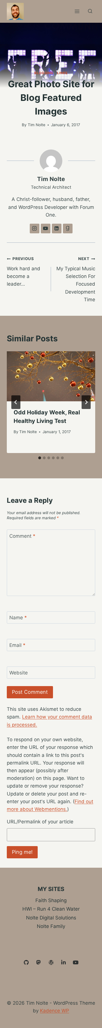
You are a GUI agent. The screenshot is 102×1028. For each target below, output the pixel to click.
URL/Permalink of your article (40, 822)
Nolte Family (51, 926)
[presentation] (51, 376)
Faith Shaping (51, 900)
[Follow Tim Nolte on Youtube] (45, 228)
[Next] (86, 402)
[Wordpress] (51, 962)
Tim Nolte (36, 124)
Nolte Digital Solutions (51, 918)
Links (62, 73)
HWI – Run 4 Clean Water (51, 909)
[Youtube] (75, 962)
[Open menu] (77, 11)
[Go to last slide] (15, 402)
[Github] (26, 962)
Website (18, 673)
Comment (22, 536)
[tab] (39, 457)
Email (17, 645)
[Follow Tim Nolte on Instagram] (34, 228)
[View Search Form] (90, 11)
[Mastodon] (39, 962)
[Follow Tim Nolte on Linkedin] (56, 228)
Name (18, 617)
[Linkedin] (63, 962)
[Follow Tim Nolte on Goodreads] (68, 228)
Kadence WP (54, 1011)
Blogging (44, 73)
